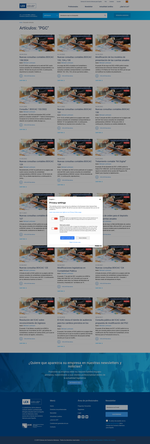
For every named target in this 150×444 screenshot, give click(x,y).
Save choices (82, 238)
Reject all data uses (75, 242)
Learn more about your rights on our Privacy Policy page (65, 212)
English (51, 199)
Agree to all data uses (67, 238)
